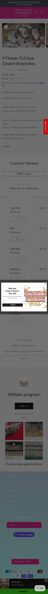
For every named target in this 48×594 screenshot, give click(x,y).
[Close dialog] (45, 284)
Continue (12, 305)
